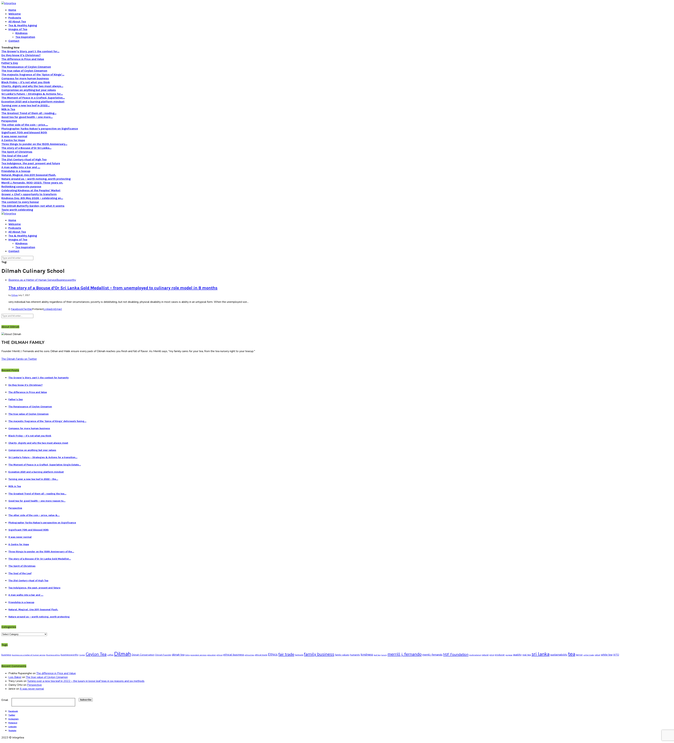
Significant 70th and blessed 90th (24, 132)
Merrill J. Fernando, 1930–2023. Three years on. (32, 182)
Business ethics (53, 655)
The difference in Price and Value (22, 59)
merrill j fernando (432, 655)
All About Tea (17, 21)
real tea (526, 654)
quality (517, 655)
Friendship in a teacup (15, 171)
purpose (508, 655)
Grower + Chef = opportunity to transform (29, 194)
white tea (606, 655)
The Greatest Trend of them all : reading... (28, 113)
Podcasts (14, 17)
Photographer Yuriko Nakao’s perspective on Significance (39, 128)
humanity (355, 654)
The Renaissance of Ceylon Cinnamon (26, 66)
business (6, 654)
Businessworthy (66, 280)
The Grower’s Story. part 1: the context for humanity (38, 377)
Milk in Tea (8, 109)
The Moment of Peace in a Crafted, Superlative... (33, 97)
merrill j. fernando (405, 654)
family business (319, 654)
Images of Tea (17, 29)
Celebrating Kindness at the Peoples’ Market (30, 190)
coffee (110, 654)
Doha (187, 655)
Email (4, 700)
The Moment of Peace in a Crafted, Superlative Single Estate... (44, 464)
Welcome (14, 13)
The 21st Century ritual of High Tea (24, 159)
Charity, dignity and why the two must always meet (38, 442)
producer (500, 654)
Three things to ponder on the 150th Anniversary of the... (41, 551)
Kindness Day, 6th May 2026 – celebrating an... (32, 198)
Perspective (9, 121)
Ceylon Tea (96, 654)
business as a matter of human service (28, 655)
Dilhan (14, 295)
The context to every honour (20, 202)
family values (342, 654)
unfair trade (588, 655)
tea (571, 654)
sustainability (558, 655)
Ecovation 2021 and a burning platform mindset (32, 101)
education (211, 655)
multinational (475, 655)
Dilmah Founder (163, 654)
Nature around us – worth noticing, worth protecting (36, 178)
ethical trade (261, 654)
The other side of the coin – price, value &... (34, 515)
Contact (13, 40)
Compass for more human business (25, 78)
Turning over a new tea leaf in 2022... (25, 105)
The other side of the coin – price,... (24, 124)
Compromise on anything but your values (28, 90)
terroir (579, 654)
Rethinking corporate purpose (21, 186)
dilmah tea (178, 655)
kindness (367, 654)
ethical (220, 655)
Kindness (21, 33)
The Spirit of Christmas (16, 151)
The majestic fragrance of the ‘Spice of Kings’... (32, 74)
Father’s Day (9, 63)
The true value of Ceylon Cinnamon (24, 70)
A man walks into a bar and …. (20, 167)
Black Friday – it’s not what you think (25, 82)
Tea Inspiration (25, 37)
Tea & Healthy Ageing (22, 25)
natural (485, 654)
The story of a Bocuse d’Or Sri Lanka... (26, 148)
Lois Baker (14, 677)
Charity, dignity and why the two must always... (32, 86)
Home (12, 10)
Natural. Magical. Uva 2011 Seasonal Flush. (28, 175)
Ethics (273, 654)
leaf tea (377, 655)
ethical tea (249, 655)
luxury (384, 655)
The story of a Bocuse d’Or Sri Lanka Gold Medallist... (39, 558)
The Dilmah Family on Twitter (19, 359)
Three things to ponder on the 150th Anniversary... (34, 144)
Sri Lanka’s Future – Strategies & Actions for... (32, 93)
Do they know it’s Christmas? (21, 55)
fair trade (286, 654)
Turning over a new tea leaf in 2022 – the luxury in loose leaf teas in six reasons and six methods (85, 681)
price (491, 654)
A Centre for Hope (13, 140)
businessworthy (69, 654)
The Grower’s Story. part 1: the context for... (30, 51)
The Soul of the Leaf (14, 155)
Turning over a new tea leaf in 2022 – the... (33, 479)
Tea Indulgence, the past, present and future (30, 163)
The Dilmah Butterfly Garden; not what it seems (32, 205)
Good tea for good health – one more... (27, 117)
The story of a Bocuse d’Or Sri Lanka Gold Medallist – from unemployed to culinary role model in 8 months (112, 287)
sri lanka (540, 654)
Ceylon (82, 655)
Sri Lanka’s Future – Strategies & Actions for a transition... (42, 457)
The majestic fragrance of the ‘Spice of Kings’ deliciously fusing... (47, 421)
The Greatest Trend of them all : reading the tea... (37, 493)
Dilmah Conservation (143, 654)
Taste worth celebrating (17, 209)
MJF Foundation (455, 654)
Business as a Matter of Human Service (32, 280)
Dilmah (122, 653)
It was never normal (14, 136)
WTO (616, 654)
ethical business (233, 655)
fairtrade (299, 654)
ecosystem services (198, 655)
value (597, 654)
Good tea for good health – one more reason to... (36, 500)
